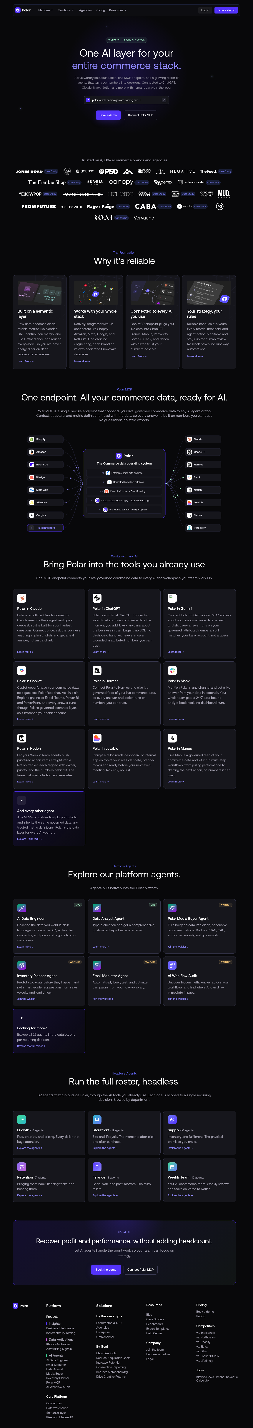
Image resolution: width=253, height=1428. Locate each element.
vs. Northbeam (206, 1337)
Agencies (102, 1327)
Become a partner (158, 1354)
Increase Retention (108, 1362)
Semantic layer (56, 1412)
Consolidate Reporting (111, 1367)
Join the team (155, 1349)
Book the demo (106, 1269)
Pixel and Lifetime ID (59, 1417)
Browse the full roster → (31, 1046)
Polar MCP (53, 1382)
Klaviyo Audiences (58, 1344)
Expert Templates (157, 1328)
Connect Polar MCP (140, 115)
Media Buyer (54, 1373)
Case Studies (155, 1319)
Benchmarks (154, 1324)
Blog (149, 1314)
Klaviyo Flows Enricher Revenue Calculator (217, 1378)
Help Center (154, 1333)
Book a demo (108, 115)
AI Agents (56, 1355)
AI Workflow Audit (58, 1387)
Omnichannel (105, 1337)
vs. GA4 (201, 1351)
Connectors (54, 1403)
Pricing (200, 1316)
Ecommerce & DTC (108, 1323)
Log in (205, 10)
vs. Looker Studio (207, 1356)
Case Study (51, 171)
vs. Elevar (202, 1346)
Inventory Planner (57, 1378)
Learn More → (26, 361)
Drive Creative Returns (111, 1376)
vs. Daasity (203, 1342)
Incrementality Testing (60, 1333)
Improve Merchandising (112, 1372)
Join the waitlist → (178, 946)
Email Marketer (56, 1364)
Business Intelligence (60, 1328)
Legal (150, 1359)
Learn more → (25, 946)
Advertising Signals (59, 1348)
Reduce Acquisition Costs (113, 1358)
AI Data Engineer (57, 1360)
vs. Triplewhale (206, 1332)
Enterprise (103, 1332)
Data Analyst (54, 1369)
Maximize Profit (106, 1353)
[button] (46, 10)
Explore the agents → (29, 1148)
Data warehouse (57, 1408)
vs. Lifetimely (204, 1360)
